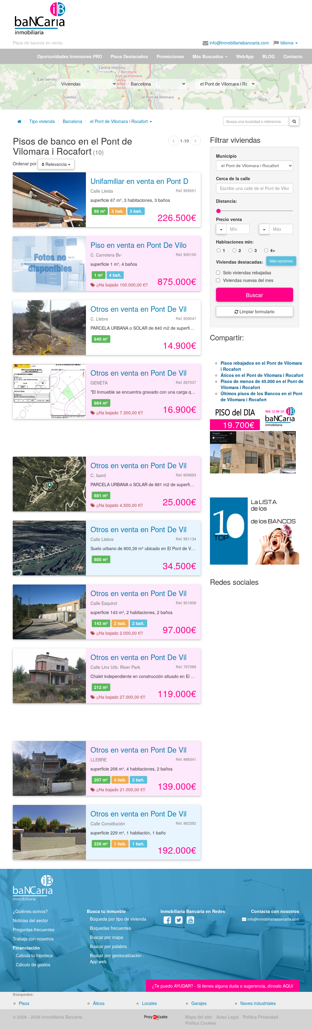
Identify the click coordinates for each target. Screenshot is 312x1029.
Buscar (254, 295)
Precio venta (229, 219)
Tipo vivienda (42, 121)
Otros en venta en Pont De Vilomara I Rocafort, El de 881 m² (188, 465)
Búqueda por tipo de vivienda (118, 919)
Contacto (293, 56)
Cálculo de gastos (33, 964)
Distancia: (226, 201)
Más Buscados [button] (209, 56)
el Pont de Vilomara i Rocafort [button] (119, 121)
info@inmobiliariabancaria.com (238, 43)
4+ (272, 250)
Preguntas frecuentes (33, 929)
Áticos (99, 1003)
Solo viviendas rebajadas (247, 272)
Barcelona (72, 121)
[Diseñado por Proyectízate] (155, 1017)
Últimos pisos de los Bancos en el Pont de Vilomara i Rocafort (262, 396)
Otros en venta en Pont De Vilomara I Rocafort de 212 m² (183, 656)
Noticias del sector (30, 920)
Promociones (170, 56)
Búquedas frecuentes (110, 928)
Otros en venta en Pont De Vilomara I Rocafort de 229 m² (183, 813)
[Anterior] (173, 141)
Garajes (199, 1003)
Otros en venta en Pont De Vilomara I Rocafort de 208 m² (183, 749)
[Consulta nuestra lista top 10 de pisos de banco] (254, 534)
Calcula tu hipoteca (34, 955)
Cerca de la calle (233, 178)
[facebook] (167, 921)
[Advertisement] (158, 16)
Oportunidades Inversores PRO (69, 56)
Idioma (287, 43)
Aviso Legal (227, 1017)
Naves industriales (258, 1003)
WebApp (245, 56)
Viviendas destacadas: (239, 262)
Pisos (24, 1003)
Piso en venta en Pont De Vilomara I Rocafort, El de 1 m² (182, 244)
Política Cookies (200, 1023)
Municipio (226, 156)
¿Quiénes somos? (30, 911)
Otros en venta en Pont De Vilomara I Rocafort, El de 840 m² (188, 308)
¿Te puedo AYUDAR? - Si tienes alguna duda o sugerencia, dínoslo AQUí (222, 986)
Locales (149, 1003)
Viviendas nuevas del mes (248, 280)
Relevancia (56, 164)
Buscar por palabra (108, 946)
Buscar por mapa (106, 937)
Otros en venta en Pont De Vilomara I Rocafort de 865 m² (183, 372)
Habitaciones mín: (235, 242)
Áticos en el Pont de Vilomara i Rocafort (262, 375)
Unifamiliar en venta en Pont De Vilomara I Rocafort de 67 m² (189, 180)
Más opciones (281, 260)
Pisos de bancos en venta (37, 43)
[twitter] (179, 921)
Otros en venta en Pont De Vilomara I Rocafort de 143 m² (183, 593)
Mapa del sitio (198, 1017)
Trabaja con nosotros (33, 939)
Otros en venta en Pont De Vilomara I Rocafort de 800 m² (183, 529)
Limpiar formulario (256, 311)
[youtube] (190, 921)
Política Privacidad (260, 1017)
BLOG (268, 56)
